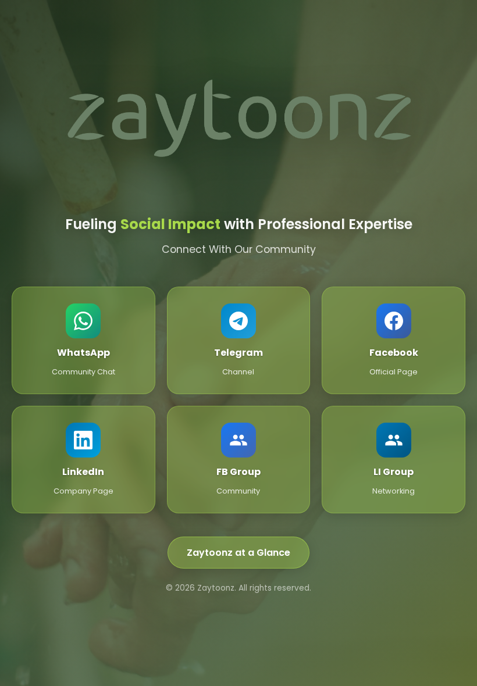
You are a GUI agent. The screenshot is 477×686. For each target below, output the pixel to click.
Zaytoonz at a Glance (238, 552)
